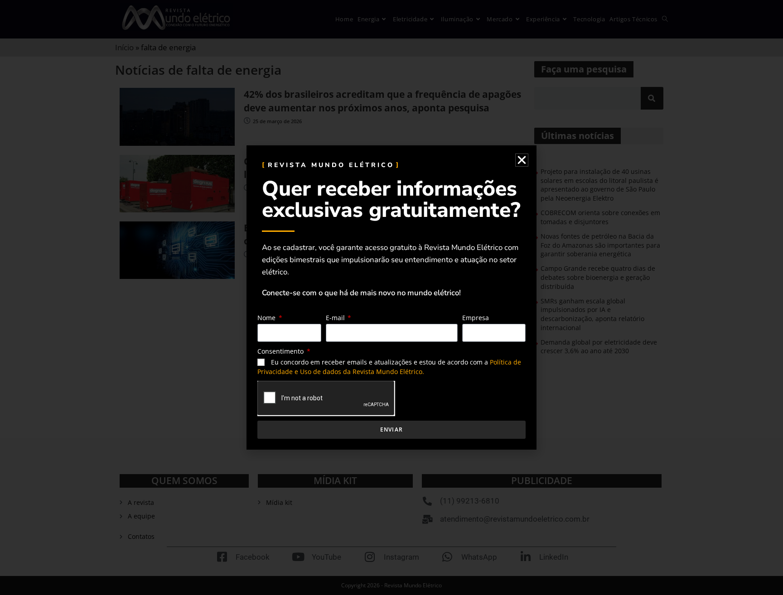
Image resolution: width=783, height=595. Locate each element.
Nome (267, 317)
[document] (391, 297)
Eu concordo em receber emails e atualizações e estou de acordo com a (389, 367)
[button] (521, 160)
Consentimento (281, 351)
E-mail (336, 317)
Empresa (475, 317)
